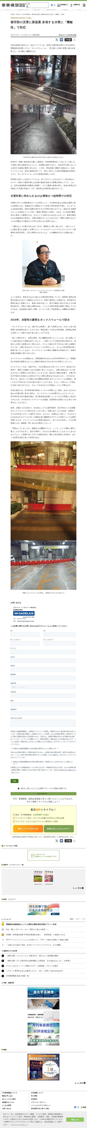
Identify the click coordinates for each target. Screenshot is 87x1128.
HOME (13, 14)
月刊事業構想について (9, 1092)
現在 (71, 919)
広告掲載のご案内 (62, 5)
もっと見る (77, 888)
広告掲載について (37, 1092)
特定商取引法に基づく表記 (40, 1108)
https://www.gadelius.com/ (26, 621)
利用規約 (34, 1099)
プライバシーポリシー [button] (19, 1125)
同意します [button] (75, 1119)
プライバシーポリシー (38, 1102)
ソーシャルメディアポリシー (41, 1105)
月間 (83, 919)
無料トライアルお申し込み (28, 829)
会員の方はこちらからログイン (59, 829)
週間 (77, 919)
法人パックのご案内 (9, 1099)
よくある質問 (6, 1105)
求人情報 (34, 1096)
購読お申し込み (7, 1096)
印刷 (67, 39)
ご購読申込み (75, 5)
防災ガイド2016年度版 (23, 14)
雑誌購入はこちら (8, 1102)
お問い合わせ (6, 1108)
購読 (84, 1107)
